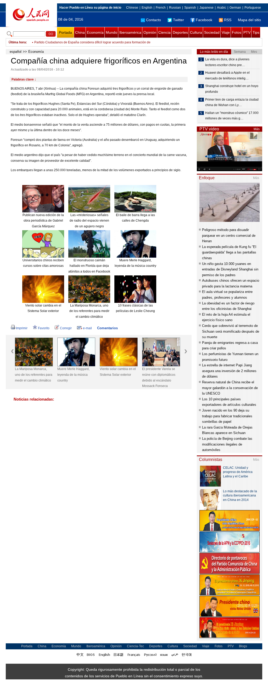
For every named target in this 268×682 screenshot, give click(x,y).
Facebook (204, 20)
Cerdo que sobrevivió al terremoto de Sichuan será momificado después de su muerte (230, 331)
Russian (175, 7)
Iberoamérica (130, 32)
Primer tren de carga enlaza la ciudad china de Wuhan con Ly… (232, 102)
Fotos (236, 32)
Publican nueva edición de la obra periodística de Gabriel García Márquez (43, 220)
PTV (246, 32)
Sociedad (212, 32)
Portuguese (252, 7)
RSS (227, 20)
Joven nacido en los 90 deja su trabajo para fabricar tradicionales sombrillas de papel (227, 416)
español (15, 52)
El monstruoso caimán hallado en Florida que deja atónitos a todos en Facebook (89, 265)
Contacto (153, 20)
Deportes (180, 32)
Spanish (190, 7)
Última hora (17, 42)
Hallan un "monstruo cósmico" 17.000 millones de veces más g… (232, 115)
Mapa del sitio (249, 20)
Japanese (206, 7)
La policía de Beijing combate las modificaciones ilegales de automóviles (227, 444)
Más (257, 129)
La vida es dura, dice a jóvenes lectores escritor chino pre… (227, 62)
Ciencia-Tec (135, 646)
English (147, 7)
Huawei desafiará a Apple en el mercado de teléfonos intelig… (227, 75)
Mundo (111, 32)
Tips (256, 32)
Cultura (196, 32)
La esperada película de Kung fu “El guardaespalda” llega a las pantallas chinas (229, 252)
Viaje (226, 32)
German (235, 7)
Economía (95, 32)
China (80, 32)
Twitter (178, 20)
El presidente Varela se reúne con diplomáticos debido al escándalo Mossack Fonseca (158, 377)
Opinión (149, 32)
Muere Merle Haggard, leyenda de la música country (73, 374)
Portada (65, 32)
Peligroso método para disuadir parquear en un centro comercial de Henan (228, 235)
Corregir (66, 328)
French (161, 7)
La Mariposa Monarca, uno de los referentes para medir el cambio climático (89, 311)
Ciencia (164, 32)
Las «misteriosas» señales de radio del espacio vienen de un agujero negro (89, 220)
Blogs (243, 646)
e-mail (87, 328)
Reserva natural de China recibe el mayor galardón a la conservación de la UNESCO (230, 387)
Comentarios (107, 328)
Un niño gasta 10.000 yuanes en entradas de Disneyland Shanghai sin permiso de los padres (230, 269)
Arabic (221, 7)
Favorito (43, 328)
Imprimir (21, 328)
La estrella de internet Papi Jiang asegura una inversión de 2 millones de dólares (229, 370)
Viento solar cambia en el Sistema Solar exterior (118, 372)
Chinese (132, 7)
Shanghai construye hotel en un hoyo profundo (231, 89)
